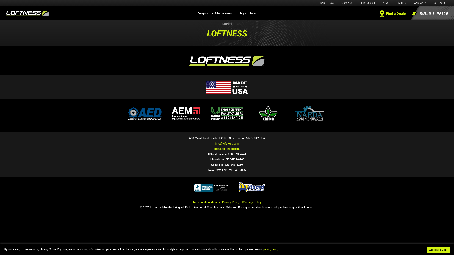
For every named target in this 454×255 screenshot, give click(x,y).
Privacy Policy (231, 202)
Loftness (227, 23)
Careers (401, 3)
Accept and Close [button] (438, 249)
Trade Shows (326, 3)
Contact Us (440, 3)
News (386, 3)
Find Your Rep (367, 3)
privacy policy (270, 249)
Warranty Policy (251, 202)
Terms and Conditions (206, 202)
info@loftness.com (227, 143)
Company (347, 3)
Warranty (420, 3)
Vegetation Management (216, 13)
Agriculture (248, 13)
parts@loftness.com (227, 149)
